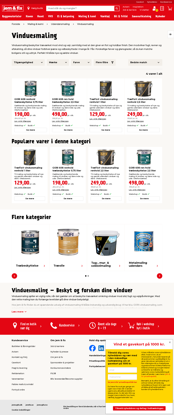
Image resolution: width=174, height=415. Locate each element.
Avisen (126, 7)
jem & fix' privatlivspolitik (155, 375)
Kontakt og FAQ (19, 357)
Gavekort (140, 2)
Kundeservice (166, 2)
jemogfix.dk (17, 405)
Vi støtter (144, 10)
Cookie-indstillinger (21, 410)
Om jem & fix (56, 357)
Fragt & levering (19, 368)
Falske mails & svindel (22, 384)
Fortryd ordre (18, 390)
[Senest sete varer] (171, 34)
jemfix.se (30, 405)
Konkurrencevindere (60, 368)
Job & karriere (129, 10)
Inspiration (138, 7)
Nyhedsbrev (152, 2)
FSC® (53, 373)
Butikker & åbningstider (23, 346)
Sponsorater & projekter (62, 362)
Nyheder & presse (59, 351)
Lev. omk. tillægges (22, 121)
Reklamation (18, 373)
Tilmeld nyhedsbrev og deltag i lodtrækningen (139, 408)
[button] (85, 276)
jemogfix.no (42, 405)
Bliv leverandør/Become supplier (66, 379)
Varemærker (18, 379)
